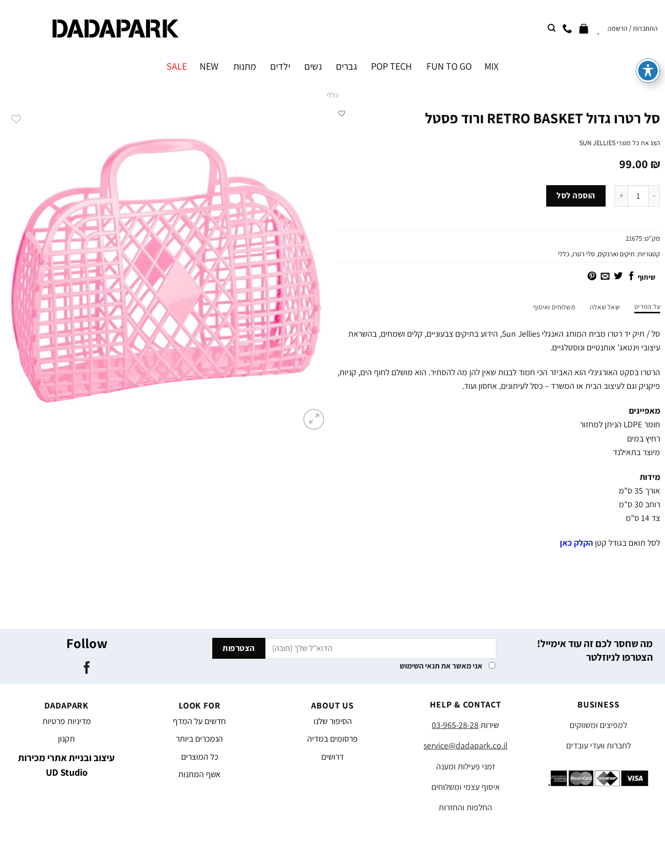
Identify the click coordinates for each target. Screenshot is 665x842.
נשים (313, 66)
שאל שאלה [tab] (605, 307)
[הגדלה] (313, 419)
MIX (491, 66)
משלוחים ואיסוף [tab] (554, 307)
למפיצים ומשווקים (598, 724)
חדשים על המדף (199, 721)
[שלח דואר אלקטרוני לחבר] (605, 277)
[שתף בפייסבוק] (631, 277)
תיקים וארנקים (616, 253)
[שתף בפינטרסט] (592, 277)
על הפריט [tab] (647, 306)
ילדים (280, 66)
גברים (346, 66)
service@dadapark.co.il (465, 745)
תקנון (66, 738)
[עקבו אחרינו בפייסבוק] (87, 668)
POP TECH (391, 66)
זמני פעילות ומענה (465, 766)
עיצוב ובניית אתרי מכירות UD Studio (66, 765)
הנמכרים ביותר (199, 738)
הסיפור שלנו (333, 721)
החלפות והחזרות (465, 807)
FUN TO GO (448, 66)
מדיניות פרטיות (66, 721)
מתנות (244, 66)
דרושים (332, 756)
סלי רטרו (584, 253)
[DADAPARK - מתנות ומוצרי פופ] (115, 28)
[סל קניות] (584, 28)
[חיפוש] (551, 28)
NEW (209, 66)
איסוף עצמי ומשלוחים (465, 786)
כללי (332, 95)
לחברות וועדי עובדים (598, 745)
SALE (176, 66)
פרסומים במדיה (332, 738)
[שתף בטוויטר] (618, 277)
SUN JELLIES (597, 142)
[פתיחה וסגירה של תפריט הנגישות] (648, 70)
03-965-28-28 (455, 724)
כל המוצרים (199, 756)
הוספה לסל (575, 195)
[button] (341, 113)
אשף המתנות (199, 774)
